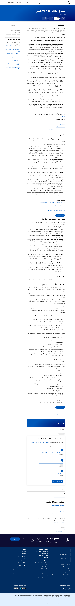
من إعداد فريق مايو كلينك (59, 400)
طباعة (61, 433)
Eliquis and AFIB (60, 473)
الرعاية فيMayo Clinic (45, 18)
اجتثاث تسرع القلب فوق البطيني (58, 205)
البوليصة (18, 34)
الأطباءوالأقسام (51, 18)
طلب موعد (62, 14)
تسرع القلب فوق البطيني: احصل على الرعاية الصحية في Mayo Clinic (50, 115)
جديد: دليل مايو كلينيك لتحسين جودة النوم (12, 50)
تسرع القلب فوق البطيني (50, 11)
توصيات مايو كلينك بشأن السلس (13, 57)
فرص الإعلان (14, 34)
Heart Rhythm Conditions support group (40, 442)
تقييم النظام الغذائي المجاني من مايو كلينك (13, 64)
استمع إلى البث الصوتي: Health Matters (13, 54)
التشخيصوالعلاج (57, 18)
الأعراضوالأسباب (63, 18)
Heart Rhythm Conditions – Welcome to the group (52, 452)
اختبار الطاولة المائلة (60, 127)
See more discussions (57, 481)
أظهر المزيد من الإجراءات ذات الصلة (57, 514)
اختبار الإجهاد (62, 124)
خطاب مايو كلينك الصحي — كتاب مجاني (12, 68)
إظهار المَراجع (62, 489)
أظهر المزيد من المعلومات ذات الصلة (57, 129)
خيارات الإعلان (8, 34)
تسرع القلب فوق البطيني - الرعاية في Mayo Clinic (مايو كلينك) (52, 122)
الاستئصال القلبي (61, 207)
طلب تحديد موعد (60, 215)
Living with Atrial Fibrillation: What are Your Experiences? (51, 463)
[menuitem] (63, 18)
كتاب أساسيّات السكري (15, 60)
